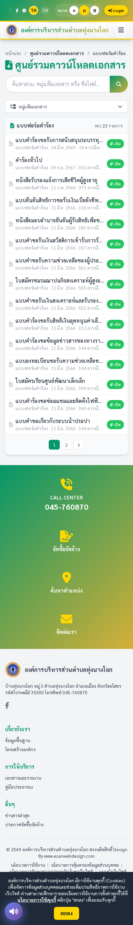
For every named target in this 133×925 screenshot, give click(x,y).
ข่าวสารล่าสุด (17, 815)
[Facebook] (17, 10)
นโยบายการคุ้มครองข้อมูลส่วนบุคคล (85, 865)
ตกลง (66, 913)
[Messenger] (24, 10)
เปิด (117, 143)
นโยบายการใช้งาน (28, 865)
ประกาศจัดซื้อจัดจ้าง (24, 824)
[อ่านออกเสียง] (14, 911)
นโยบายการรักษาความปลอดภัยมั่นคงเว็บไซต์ (51, 871)
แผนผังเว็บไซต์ (113, 871)
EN (45, 10)
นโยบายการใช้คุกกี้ (36, 900)
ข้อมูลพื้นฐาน (17, 740)
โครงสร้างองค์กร (20, 749)
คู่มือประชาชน (19, 787)
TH (33, 10)
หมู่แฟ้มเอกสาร (32, 106)
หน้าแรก (13, 53)
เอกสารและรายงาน (23, 778)
